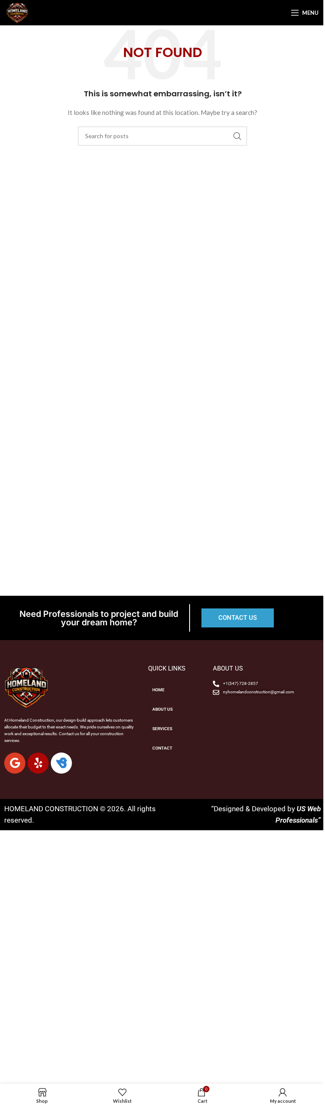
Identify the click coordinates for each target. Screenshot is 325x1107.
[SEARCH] (237, 136)
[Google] (14, 763)
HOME (158, 689)
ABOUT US (162, 709)
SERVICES (162, 728)
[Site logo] (17, 12)
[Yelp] (38, 763)
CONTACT (162, 748)
